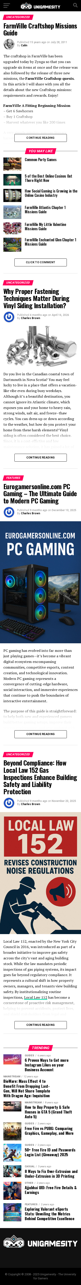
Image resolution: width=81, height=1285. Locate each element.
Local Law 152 (35, 997)
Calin (24, 45)
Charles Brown (30, 318)
